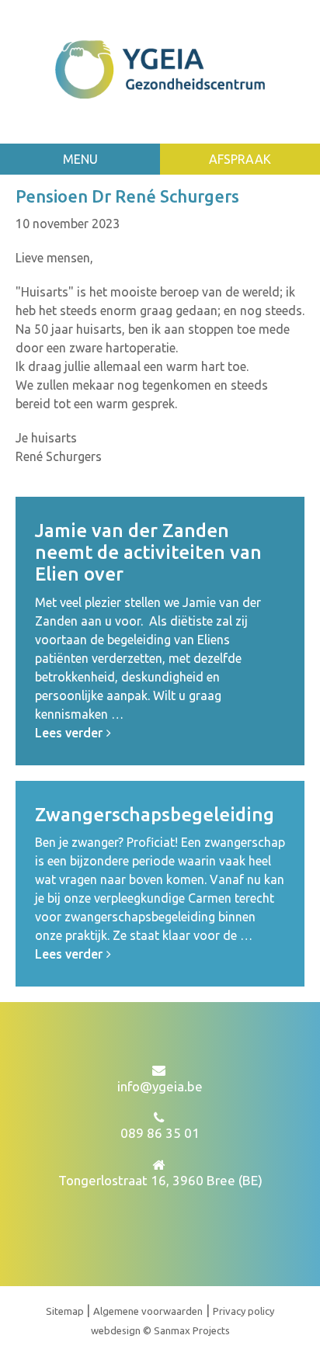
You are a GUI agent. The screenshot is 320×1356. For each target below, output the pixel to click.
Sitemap (66, 1311)
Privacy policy (243, 1311)
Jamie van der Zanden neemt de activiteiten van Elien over (148, 552)
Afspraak (240, 159)
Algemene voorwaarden (148, 1311)
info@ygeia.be (160, 1086)
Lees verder (69, 733)
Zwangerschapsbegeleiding (154, 814)
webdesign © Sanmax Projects (160, 1330)
